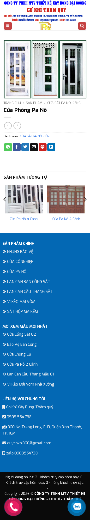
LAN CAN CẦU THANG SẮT (29, 291)
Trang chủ (12, 103)
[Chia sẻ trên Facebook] (17, 147)
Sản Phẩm (34, 103)
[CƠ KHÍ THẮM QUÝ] (45, 26)
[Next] (85, 209)
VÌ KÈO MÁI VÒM (20, 301)
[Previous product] (17, 125)
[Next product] (8, 125)
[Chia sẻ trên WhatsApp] (8, 147)
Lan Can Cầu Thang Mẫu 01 (30, 374)
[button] (8, 26)
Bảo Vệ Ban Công (21, 344)
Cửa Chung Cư (18, 354)
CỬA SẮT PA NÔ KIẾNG (64, 103)
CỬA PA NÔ (16, 271)
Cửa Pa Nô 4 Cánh (24, 219)
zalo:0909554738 (21, 453)
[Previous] (5, 209)
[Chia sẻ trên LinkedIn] (51, 147)
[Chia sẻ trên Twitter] (25, 147)
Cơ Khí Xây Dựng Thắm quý (29, 407)
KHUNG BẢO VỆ (19, 251)
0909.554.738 (19, 416)
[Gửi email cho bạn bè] (34, 147)
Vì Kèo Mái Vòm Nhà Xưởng (30, 384)
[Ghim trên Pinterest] (43, 147)
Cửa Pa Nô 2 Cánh (22, 364)
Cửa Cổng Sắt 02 (21, 334)
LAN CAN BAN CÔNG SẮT (28, 281)
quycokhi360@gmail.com (28, 443)
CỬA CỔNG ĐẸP (19, 261)
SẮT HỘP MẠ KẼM (22, 311)
